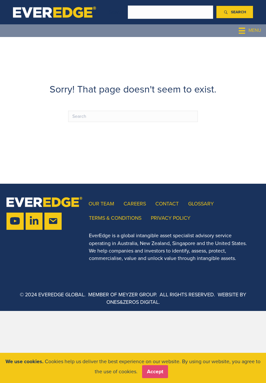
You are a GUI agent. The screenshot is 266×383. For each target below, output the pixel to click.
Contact (167, 203)
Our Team (101, 203)
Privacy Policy (170, 218)
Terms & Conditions (115, 218)
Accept (155, 371)
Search (117, 12)
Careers (135, 203)
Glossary (201, 203)
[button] (234, 12)
